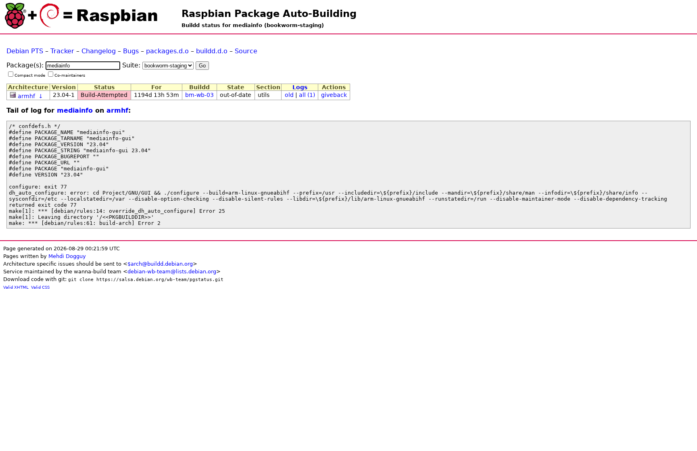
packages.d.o (167, 51)
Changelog (98, 51)
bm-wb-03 (199, 95)
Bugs (131, 51)
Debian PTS (24, 51)
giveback (334, 95)
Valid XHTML (16, 287)
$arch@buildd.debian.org (160, 264)
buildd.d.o (211, 51)
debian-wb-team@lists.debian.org (171, 272)
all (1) (307, 95)
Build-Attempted (104, 95)
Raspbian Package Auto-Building (269, 13)
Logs (299, 87)
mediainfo (75, 110)
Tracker (62, 51)
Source (246, 51)
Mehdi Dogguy (67, 256)
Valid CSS (40, 287)
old (289, 95)
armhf (26, 96)
